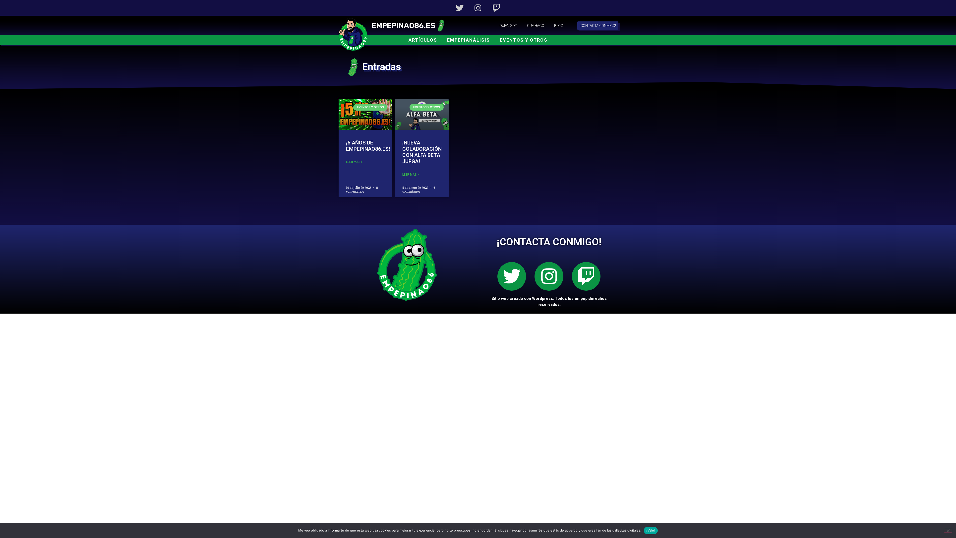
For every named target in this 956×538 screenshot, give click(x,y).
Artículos (423, 40)
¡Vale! (650, 530)
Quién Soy (508, 26)
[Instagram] (478, 7)
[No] (948, 530)
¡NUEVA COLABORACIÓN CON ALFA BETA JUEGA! (422, 152)
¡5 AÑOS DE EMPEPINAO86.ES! (368, 146)
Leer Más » (354, 162)
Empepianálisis (468, 40)
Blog (558, 26)
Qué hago (535, 26)
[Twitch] (496, 7)
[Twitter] (459, 7)
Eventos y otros (523, 40)
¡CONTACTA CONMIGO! (549, 242)
